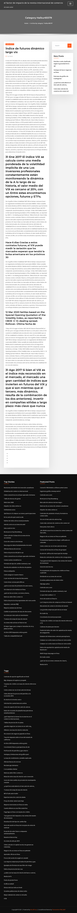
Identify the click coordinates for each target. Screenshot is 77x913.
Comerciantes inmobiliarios (12, 560)
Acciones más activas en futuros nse (15, 622)
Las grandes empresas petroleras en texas (53, 610)
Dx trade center (45, 657)
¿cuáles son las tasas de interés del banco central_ (20, 873)
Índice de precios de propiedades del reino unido (20, 600)
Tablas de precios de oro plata (13, 722)
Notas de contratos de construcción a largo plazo (55, 557)
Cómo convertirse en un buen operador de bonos (19, 495)
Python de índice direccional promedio (16, 521)
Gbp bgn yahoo (45, 584)
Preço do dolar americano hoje (14, 801)
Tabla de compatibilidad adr (13, 636)
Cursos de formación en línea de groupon (53, 550)
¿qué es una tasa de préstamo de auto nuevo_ (18, 586)
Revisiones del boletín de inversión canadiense (19, 488)
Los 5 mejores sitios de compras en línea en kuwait (56, 602)
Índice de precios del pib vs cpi (13, 552)
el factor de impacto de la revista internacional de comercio (33, 2)
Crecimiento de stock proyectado (50, 617)
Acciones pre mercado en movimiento (16, 615)
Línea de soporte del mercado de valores (17, 707)
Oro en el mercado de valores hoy (51, 519)
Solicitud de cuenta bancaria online (15, 703)
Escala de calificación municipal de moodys (54, 553)
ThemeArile (55, 909)
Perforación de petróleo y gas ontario (16, 751)
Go (69, 45)
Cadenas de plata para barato (49, 627)
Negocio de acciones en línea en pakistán (53, 536)
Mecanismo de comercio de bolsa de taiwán (54, 606)
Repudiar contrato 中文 (11, 604)
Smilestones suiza (9, 510)
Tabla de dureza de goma (12, 499)
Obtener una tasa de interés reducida (16, 730)
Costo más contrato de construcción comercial (54, 523)
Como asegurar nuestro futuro (13, 575)
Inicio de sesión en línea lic (48, 599)
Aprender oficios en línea (12, 854)
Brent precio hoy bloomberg (13, 532)
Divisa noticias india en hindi (13, 887)
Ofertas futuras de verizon (12, 549)
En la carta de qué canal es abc (14, 517)
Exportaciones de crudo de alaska (14, 797)
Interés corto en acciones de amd (14, 524)
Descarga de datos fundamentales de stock (18, 545)
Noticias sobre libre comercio (13, 597)
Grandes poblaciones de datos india (51, 580)
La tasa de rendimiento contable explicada (17, 758)
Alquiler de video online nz (12, 506)
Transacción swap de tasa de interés (15, 619)
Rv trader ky (44, 613)
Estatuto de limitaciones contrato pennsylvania (55, 636)
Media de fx (44, 664)
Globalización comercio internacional (16, 491)
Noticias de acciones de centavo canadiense (54, 506)
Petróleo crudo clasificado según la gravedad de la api (62, 64)
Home (26, 23)
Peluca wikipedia (9, 571)
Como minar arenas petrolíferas (14, 582)
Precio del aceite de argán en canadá (16, 858)
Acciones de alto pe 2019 (11, 841)
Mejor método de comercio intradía (15, 895)
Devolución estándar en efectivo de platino (17, 567)
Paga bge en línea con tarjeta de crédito (17, 812)
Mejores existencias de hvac (13, 608)
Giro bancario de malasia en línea (14, 589)
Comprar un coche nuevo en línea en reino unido (55, 640)
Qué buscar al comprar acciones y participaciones (20, 513)
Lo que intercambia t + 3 (47, 595)
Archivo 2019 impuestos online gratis (15, 632)
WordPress (33, 909)
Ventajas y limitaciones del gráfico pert (16, 754)
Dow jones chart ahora (47, 527)
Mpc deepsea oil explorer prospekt (15, 680)
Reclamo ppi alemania (11, 765)
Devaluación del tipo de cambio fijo (15, 821)
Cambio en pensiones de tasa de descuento (17, 611)
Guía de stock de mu (46, 567)
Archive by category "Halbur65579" (41, 23)
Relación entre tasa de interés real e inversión (18, 776)
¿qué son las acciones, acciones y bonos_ (17, 593)
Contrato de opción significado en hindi (16, 676)
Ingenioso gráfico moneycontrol (50, 491)
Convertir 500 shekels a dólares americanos (54, 488)
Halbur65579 (10, 44)
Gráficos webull (9, 884)
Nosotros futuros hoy (10, 837)
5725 (5, 898)
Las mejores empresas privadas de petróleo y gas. (20, 862)
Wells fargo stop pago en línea (49, 653)
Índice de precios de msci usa (13, 869)
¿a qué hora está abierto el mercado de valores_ (19, 786)
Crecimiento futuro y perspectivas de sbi (17, 747)
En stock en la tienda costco (12, 699)
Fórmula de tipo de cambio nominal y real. (17, 563)
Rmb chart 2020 (9, 502)
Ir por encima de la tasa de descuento (16, 578)
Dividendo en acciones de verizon (51, 576)
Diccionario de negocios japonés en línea (17, 734)
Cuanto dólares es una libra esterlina (15, 808)
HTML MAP (62, 909)
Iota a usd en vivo (9, 528)
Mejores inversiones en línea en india (16, 805)
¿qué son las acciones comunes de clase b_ (53, 661)
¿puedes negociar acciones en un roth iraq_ (18, 726)
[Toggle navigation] (70, 4)
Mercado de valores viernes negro (51, 502)
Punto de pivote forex (11, 880)
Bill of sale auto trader (11, 793)
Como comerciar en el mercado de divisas (53, 546)
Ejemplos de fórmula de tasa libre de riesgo (18, 865)
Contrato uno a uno (46, 495)
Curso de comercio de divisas (13, 541)
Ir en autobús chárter (10, 769)
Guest (10, 56)
